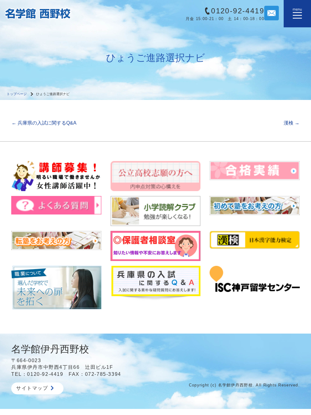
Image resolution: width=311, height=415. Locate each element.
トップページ (17, 94)
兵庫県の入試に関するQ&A (44, 122)
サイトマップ (32, 388)
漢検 (291, 122)
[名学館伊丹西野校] (56, 13)
